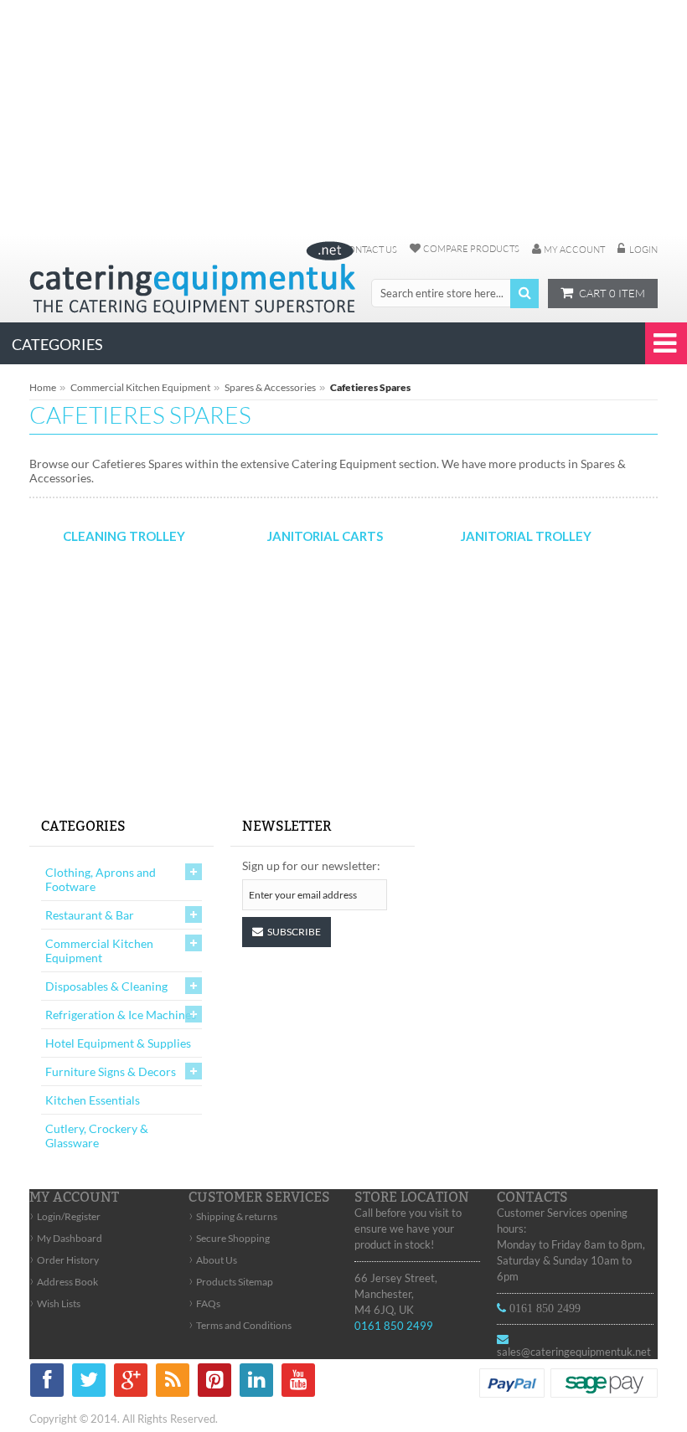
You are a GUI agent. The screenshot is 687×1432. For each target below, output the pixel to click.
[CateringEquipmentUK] (192, 278)
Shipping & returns (233, 1216)
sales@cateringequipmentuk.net (574, 1351)
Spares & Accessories (270, 387)
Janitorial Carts (325, 535)
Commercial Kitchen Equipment (140, 387)
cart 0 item (612, 293)
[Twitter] (89, 1382)
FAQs (204, 1303)
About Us (213, 1260)
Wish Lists (54, 1303)
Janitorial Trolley (526, 535)
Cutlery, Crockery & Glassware (96, 1135)
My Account (574, 249)
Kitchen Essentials (92, 1100)
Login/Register (65, 1216)
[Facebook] (47, 1382)
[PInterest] (214, 1382)
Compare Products (471, 249)
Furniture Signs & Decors (110, 1071)
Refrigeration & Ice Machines (120, 1014)
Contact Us (369, 249)
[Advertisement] (343, 117)
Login (643, 249)
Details (119, 637)
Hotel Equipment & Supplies (118, 1043)
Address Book (63, 1281)
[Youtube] (298, 1382)
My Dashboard (65, 1238)
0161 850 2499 (393, 1325)
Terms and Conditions (240, 1325)
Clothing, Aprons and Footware (100, 879)
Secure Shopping (229, 1238)
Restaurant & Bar (89, 915)
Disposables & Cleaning (106, 986)
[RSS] (172, 1382)
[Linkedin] (256, 1382)
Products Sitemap (231, 1281)
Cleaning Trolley (124, 535)
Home (42, 387)
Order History (64, 1260)
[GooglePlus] (130, 1382)
